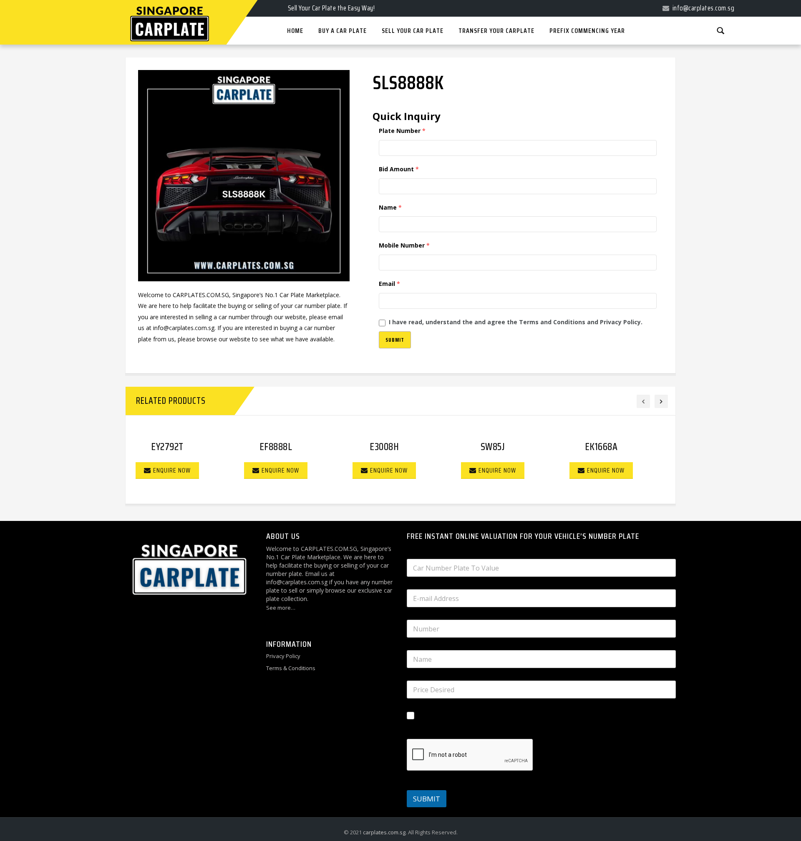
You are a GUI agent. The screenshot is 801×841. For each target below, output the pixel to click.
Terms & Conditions (290, 668)
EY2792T (167, 447)
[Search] (720, 30)
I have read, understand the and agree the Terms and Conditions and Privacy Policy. (515, 322)
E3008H (384, 447)
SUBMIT (426, 798)
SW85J (493, 447)
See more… (280, 607)
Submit (394, 339)
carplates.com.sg (384, 832)
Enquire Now (172, 470)
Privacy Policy (283, 656)
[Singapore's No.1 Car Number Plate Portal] (159, 1)
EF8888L (275, 447)
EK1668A (601, 447)
